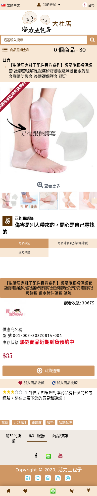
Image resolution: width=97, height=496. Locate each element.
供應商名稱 (12, 329)
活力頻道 (24, 252)
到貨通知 (52, 370)
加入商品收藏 (34, 383)
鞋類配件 (65, 422)
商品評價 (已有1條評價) (72, 243)
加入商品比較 (67, 383)
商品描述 (24, 243)
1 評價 (31, 392)
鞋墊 (50, 422)
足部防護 (19, 422)
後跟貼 (37, 422)
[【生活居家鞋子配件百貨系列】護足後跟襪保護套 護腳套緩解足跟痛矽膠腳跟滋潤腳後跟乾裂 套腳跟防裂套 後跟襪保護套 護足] (48, 130)
